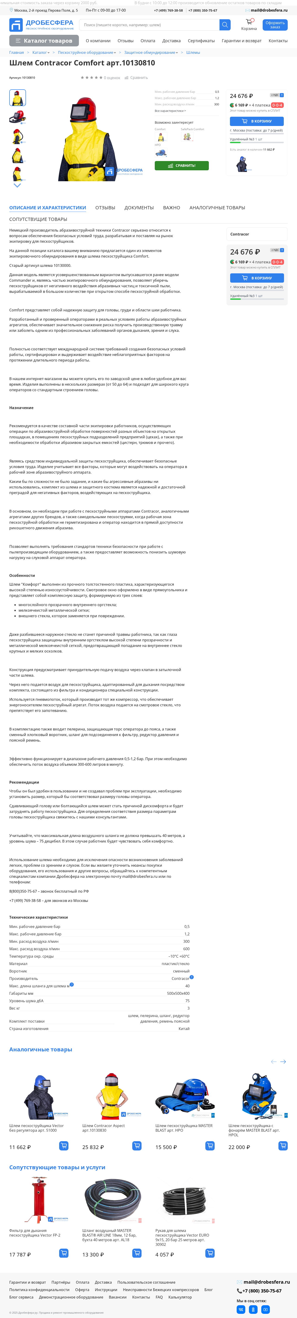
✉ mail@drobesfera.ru (266, 10)
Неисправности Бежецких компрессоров (161, 1289)
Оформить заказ (275, 24)
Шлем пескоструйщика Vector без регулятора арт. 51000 (36, 1128)
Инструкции (106, 1289)
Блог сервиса (21, 1297)
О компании (98, 40)
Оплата (148, 40)
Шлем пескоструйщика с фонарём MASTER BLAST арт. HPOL (254, 1130)
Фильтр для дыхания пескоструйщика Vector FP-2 (34, 1232)
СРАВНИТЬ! (185, 165)
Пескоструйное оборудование (85, 52)
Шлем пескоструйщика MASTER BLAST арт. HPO (184, 1128)
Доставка (171, 40)
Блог (208, 1289)
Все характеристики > (170, 111)
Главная (16, 52)
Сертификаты (201, 40)
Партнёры (61, 1282)
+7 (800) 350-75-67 (202, 10)
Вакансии (118, 1297)
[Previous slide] (39, 135)
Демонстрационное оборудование (71, 1297)
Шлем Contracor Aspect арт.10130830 (103, 1128)
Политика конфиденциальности (39, 1289)
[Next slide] (17, 185)
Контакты (278, 40)
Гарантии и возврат (241, 40)
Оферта (82, 1289)
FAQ (159, 1297)
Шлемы (193, 52)
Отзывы (126, 40)
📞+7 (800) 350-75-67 (259, 1291)
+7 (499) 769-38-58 (168, 10)
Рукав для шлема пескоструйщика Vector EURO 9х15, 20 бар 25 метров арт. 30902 (182, 1237)
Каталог (39, 52)
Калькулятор (180, 1297)
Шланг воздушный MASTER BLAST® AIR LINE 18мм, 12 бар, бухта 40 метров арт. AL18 (109, 1235)
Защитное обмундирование (149, 52)
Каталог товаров (48, 40)
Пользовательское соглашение (146, 1282)
